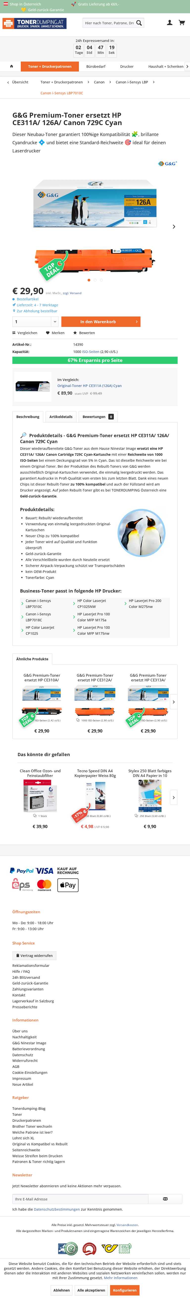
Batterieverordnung (28, 1049)
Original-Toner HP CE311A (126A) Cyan (89, 385)
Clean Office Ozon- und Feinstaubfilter (40, 773)
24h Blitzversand (26, 977)
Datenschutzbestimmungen (57, 1209)
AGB (15, 1066)
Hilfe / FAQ (21, 971)
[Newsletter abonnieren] (165, 1199)
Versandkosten (127, 1225)
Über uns (20, 1031)
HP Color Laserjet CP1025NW (91, 603)
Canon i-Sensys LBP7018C (38, 617)
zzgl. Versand (72, 293)
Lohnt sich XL (23, 1138)
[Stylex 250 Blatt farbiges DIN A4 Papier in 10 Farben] (150, 795)
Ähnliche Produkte (32, 659)
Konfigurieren (125, 1290)
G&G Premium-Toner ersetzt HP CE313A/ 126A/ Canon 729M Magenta (148, 678)
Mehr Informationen (121, 1277)
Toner (17, 1114)
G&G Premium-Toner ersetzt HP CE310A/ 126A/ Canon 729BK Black (42, 678)
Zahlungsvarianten (28, 989)
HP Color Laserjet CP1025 (40, 630)
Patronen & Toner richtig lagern (38, 1161)
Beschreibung (27, 416)
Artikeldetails (60, 416)
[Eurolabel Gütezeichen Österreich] (68, 1249)
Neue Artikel (22, 1084)
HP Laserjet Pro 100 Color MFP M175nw (93, 630)
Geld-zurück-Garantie (30, 983)
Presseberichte (24, 1007)
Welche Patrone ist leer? (32, 1132)
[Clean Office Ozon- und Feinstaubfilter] (40, 795)
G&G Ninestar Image (29, 1043)
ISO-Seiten (90, 351)
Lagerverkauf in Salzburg (33, 1001)
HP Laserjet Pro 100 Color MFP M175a (93, 617)
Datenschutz (22, 1054)
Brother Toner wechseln (32, 1126)
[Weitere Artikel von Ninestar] (167, 163)
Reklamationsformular (30, 965)
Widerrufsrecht (25, 1060)
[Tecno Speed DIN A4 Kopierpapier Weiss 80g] (95, 795)
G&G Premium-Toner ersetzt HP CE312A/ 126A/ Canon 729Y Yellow (95, 678)
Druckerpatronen (26, 1120)
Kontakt (18, 995)
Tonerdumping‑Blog (29, 1108)
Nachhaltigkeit (24, 1037)
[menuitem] (101, 23)
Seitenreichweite (26, 1150)
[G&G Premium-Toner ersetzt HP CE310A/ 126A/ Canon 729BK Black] (42, 700)
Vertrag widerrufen (36, 955)
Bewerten (86, 332)
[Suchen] (139, 23)
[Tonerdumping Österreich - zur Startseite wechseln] (34, 26)
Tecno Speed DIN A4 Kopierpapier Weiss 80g (95, 773)
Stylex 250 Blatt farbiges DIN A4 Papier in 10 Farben (149, 773)
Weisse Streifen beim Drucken (37, 1156)
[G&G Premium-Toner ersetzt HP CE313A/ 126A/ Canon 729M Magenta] (148, 700)
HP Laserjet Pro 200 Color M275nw (145, 603)
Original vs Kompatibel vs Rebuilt (40, 1144)
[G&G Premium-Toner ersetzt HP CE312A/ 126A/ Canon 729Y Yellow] (95, 700)
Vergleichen (27, 332)
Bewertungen (97, 416)
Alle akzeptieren (91, 1290)
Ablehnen (61, 1290)
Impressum (21, 1078)
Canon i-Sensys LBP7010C (38, 603)
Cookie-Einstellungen (30, 1072)
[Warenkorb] (182, 23)
